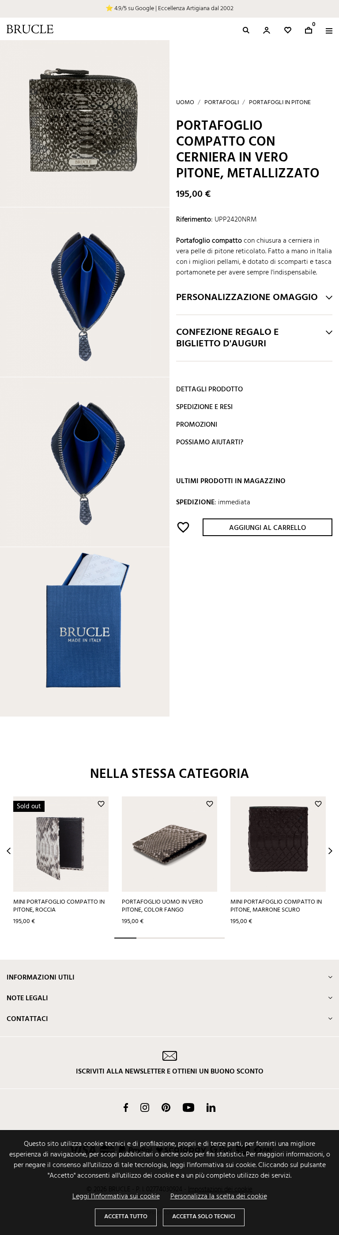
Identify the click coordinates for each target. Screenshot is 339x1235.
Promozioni (196, 425)
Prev (9, 851)
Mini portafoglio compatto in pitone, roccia (59, 906)
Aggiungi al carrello (267, 528)
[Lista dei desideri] (287, 30)
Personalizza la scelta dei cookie (218, 1196)
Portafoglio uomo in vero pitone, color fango (162, 906)
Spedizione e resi (204, 407)
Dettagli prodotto (209, 389)
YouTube (188, 1107)
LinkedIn (211, 1107)
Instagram (144, 1107)
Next (330, 851)
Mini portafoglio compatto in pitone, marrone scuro (276, 906)
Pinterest (166, 1107)
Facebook (126, 1107)
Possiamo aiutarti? (209, 442)
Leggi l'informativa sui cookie (116, 1196)
